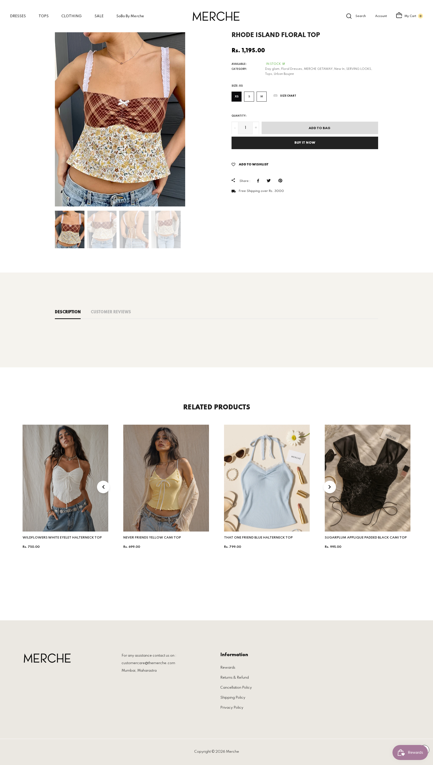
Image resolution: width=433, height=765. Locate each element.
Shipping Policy (232, 697)
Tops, (269, 74)
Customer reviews (111, 312)
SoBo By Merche (130, 16)
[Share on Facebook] (259, 181)
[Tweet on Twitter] (270, 181)
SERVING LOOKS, (359, 69)
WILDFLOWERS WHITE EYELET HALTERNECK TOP (62, 537)
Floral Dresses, (292, 69)
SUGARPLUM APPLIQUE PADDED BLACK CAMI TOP (366, 537)
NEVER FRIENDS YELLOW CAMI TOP (152, 537)
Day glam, (272, 69)
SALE (98, 16)
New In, (340, 69)
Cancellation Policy (236, 687)
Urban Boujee (284, 74)
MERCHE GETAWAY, (319, 69)
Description (68, 312)
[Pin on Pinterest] (281, 181)
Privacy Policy (231, 707)
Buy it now (304, 143)
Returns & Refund (234, 677)
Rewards (227, 667)
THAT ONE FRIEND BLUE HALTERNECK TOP (258, 537)
